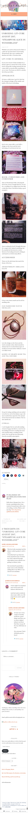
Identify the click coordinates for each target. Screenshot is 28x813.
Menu (15, 14)
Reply (23, 546)
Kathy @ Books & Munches (10, 544)
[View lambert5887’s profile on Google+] (15, 729)
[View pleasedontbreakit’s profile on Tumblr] (17, 729)
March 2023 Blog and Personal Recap (11, 777)
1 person (14, 575)
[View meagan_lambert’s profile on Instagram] (12, 729)
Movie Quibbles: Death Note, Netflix (21, 520)
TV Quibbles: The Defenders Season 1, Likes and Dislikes (7, 521)
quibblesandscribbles (12, 581)
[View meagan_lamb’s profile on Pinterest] (13, 729)
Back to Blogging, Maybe (8, 769)
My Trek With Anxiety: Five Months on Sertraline (14, 773)
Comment (19, 667)
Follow (14, 738)
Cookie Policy (8, 806)
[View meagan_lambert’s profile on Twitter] (10, 729)
